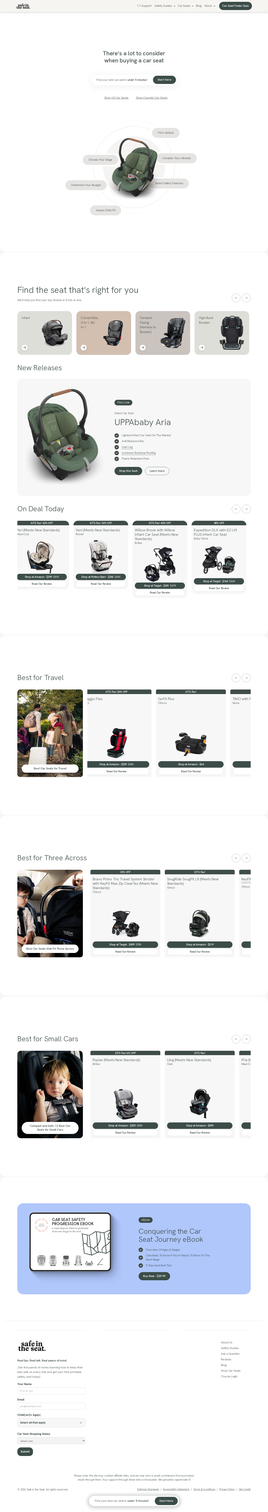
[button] (164, 6)
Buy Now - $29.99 (154, 1276)
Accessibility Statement (176, 1489)
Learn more (157, 471)
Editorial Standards (148, 1489)
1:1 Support (144, 6)
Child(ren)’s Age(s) (28, 1415)
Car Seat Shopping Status (33, 1434)
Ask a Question (230, 1354)
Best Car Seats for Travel (50, 768)
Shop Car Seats (230, 1371)
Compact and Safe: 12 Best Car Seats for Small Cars (50, 1128)
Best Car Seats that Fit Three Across (50, 949)
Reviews (226, 1359)
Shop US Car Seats (116, 98)
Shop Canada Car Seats (152, 98)
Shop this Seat (128, 471)
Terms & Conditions (204, 1489)
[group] (41, 333)
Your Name (24, 1384)
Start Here (164, 80)
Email (20, 1399)
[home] (23, 6)
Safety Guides (163, 6)
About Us (226, 1342)
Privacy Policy (227, 1489)
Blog (198, 6)
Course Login (229, 1376)
